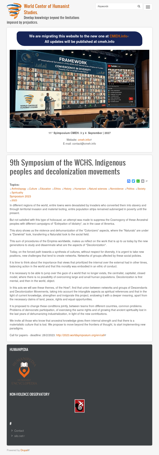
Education (45, 188)
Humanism (80, 188)
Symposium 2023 (20, 196)
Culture (33, 188)
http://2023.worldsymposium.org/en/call (79, 335)
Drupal (24, 450)
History (67, 188)
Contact (19, 431)
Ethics (57, 188)
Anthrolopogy (19, 188)
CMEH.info (118, 36)
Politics (130, 188)
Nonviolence (117, 188)
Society (141, 188)
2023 (14, 200)
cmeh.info (84, 140)
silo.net (18, 436)
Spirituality (17, 192)
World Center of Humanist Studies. (46, 9)
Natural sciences (98, 188)
